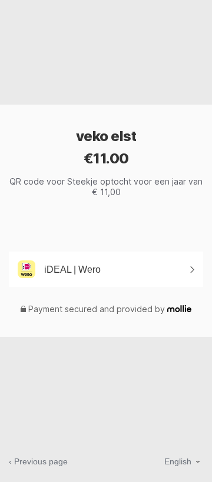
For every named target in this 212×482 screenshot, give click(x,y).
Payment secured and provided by (96, 309)
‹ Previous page (38, 461)
